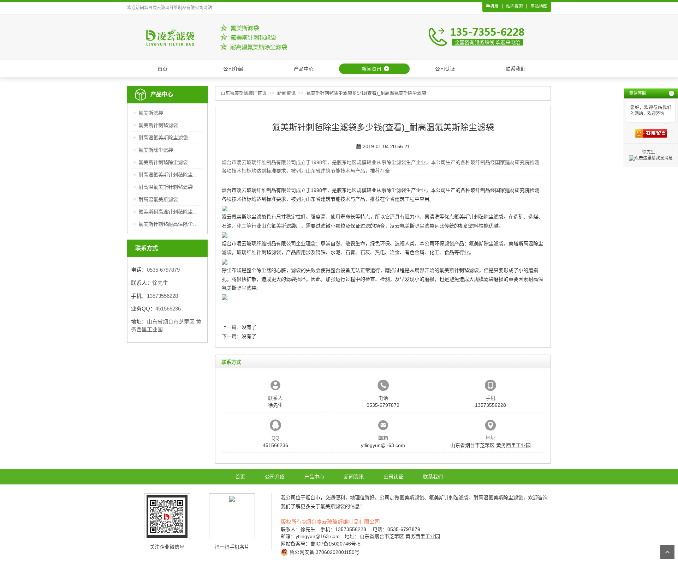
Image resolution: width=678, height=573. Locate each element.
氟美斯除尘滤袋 (155, 150)
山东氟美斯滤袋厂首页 (244, 93)
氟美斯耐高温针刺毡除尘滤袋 (169, 212)
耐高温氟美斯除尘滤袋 (163, 137)
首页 (162, 69)
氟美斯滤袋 (150, 113)
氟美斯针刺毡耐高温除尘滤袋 (169, 224)
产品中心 (304, 69)
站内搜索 (514, 6)
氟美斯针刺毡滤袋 (158, 125)
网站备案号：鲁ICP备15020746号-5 (321, 544)
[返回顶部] (667, 552)
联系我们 (515, 69)
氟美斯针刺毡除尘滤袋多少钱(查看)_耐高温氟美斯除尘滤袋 (366, 93)
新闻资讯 (371, 69)
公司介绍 (233, 69)
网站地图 (538, 6)
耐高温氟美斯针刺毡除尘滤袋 (169, 174)
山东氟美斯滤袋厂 (281, 226)
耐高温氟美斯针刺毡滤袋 (165, 187)
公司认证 (445, 69)
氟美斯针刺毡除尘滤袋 (163, 162)
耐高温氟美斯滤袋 (158, 199)
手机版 (492, 6)
